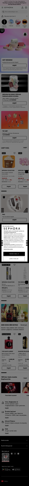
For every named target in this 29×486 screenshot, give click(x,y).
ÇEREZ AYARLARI (13, 258)
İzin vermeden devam (8, 226)
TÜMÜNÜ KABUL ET (14, 253)
